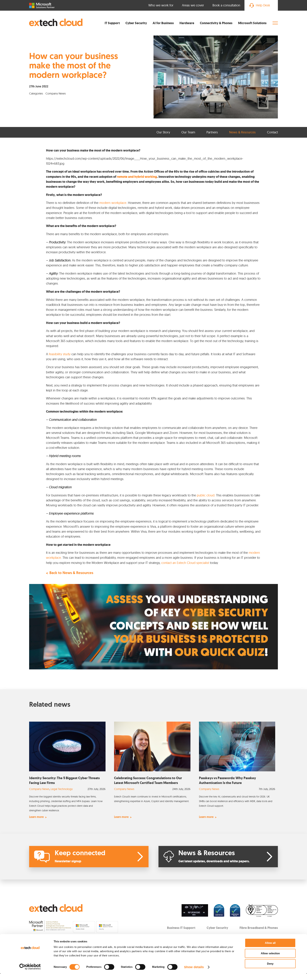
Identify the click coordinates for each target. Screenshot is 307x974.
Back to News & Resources (71, 573)
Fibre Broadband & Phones (258, 928)
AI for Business (163, 23)
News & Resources (242, 132)
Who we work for (160, 5)
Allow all (270, 942)
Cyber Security (136, 23)
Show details (194, 967)
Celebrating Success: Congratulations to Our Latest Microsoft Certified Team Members (148, 780)
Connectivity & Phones (216, 23)
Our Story (163, 132)
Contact (272, 132)
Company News (39, 789)
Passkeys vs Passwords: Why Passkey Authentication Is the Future (227, 780)
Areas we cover (193, 5)
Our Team (188, 132)
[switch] (109, 967)
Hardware (186, 23)
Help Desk (263, 5)
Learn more (36, 817)
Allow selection (270, 953)
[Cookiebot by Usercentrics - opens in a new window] (30, 967)
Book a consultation (226, 5)
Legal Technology (62, 789)
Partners (212, 132)
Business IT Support (181, 928)
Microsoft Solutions (252, 23)
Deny (270, 963)
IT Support (112, 23)
